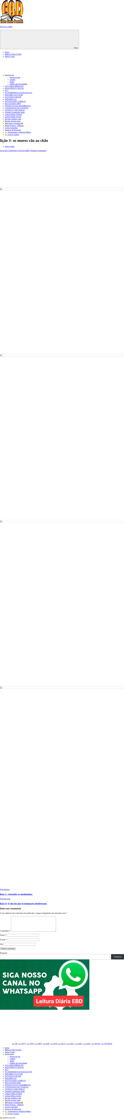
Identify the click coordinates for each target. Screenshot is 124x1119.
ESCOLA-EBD (6, 27)
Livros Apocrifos (11, 128)
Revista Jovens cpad (12, 121)
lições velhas (10, 146)
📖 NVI (30, 1044)
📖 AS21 (70, 1044)
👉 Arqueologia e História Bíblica (18, 132)
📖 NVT (22, 1044)
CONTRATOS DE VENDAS (16, 108)
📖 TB (14, 1044)
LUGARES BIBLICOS (14, 86)
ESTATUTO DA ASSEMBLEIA (18, 106)
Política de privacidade (18, 84)
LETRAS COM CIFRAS (15, 110)
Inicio (7, 52)
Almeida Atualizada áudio (15, 112)
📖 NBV (38, 1044)
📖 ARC (78, 1044)
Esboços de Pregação (13, 130)
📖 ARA (86, 1044)
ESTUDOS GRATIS (13, 97)
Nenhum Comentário (38, 151)
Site (1, 944)
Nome (3, 935)
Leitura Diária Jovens (13, 117)
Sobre (12, 82)
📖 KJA (54, 1044)
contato (12, 80)
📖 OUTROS (106, 1044)
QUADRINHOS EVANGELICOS (18, 93)
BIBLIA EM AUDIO (13, 54)
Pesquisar (3, 953)
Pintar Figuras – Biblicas (14, 126)
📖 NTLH (96, 1044)
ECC (7, 90)
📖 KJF (46, 1044)
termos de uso (15, 77)
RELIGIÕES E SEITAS (14, 88)
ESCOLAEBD (24, 151)
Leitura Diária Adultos (13, 115)
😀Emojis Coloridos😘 (14, 123)
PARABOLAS (11, 99)
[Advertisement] (62, 169)
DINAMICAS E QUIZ (14, 95)
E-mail (3, 940)
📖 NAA (61, 1044)
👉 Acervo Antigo (12, 135)
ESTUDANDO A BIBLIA (15, 101)
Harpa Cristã (10, 56)
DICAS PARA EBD (13, 104)
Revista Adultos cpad (13, 119)
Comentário (5, 931)
